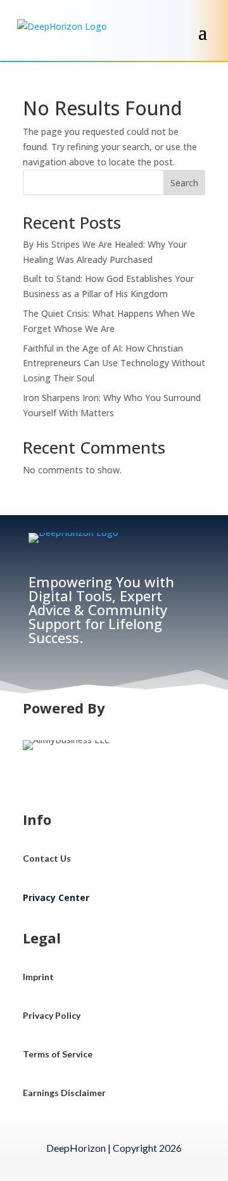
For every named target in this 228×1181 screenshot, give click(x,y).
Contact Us (47, 858)
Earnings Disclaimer (64, 1092)
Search (184, 183)
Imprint (38, 976)
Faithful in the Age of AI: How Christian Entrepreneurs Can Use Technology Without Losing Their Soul (114, 363)
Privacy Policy (51, 1015)
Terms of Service (57, 1054)
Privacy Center (56, 897)
